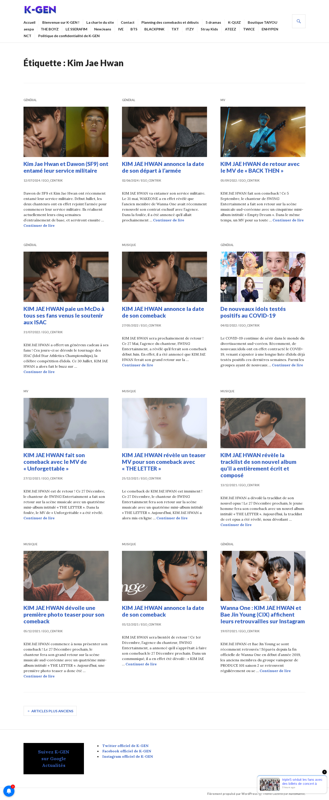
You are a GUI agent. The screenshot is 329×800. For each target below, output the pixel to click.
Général (30, 100)
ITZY (190, 29)
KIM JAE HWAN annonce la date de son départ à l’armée (163, 167)
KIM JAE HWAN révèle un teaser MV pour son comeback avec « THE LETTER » (163, 462)
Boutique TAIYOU (262, 22)
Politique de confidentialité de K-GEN (69, 36)
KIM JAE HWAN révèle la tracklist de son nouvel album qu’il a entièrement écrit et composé (258, 465)
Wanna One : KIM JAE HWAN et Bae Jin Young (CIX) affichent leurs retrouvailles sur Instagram (262, 614)
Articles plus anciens (52, 711)
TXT (175, 29)
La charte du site (100, 22)
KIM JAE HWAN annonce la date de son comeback (163, 312)
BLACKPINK (154, 29)
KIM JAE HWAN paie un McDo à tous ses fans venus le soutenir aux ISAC (64, 315)
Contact (128, 22)
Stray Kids (209, 29)
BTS (133, 29)
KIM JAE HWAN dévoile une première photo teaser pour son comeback (64, 614)
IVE (121, 29)
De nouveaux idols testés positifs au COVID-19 (253, 312)
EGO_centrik (53, 180)
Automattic (297, 794)
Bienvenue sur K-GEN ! (60, 22)
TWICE (249, 29)
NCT (27, 36)
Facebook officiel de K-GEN (126, 751)
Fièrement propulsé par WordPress (232, 794)
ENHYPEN (270, 29)
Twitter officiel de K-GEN (125, 745)
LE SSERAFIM (76, 29)
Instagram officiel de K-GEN (127, 756)
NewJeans (102, 29)
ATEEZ (230, 29)
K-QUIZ (234, 22)
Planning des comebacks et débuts (170, 22)
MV (222, 100)
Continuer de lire (39, 225)
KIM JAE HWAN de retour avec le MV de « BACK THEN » (260, 167)
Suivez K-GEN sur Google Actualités (53, 758)
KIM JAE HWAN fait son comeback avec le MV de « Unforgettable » (55, 462)
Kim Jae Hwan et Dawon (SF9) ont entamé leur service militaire (66, 167)
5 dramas (213, 22)
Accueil (29, 22)
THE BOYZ (50, 29)
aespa (29, 29)
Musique (129, 245)
